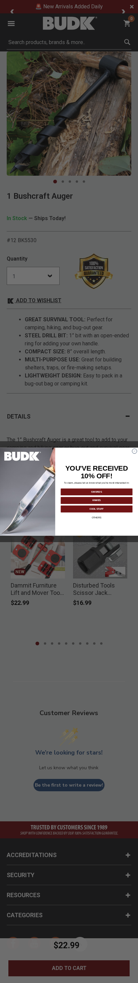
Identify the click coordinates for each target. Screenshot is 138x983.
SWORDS (96, 491)
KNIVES (96, 500)
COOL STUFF (96, 508)
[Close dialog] (134, 451)
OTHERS (96, 517)
